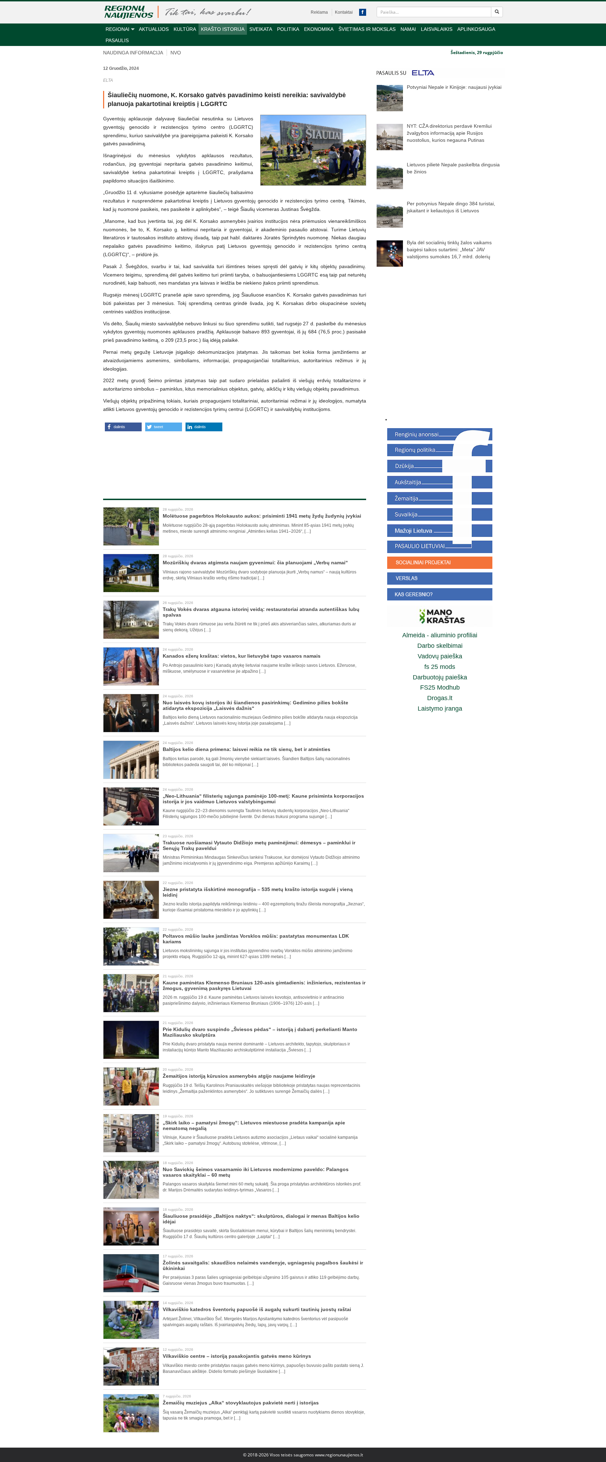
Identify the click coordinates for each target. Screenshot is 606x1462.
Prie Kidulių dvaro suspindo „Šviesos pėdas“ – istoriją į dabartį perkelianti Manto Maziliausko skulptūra (260, 1031)
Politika (288, 29)
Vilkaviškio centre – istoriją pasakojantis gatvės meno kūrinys (237, 1356)
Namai (408, 29)
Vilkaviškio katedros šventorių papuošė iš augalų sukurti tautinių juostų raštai (257, 1309)
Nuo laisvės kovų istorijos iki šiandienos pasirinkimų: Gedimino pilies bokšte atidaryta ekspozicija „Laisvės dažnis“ (255, 705)
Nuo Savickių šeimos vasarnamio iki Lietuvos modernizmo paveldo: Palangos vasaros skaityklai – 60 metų (256, 1172)
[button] (123, 427)
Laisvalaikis (436, 29)
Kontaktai (344, 12)
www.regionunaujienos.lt (339, 1455)
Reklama (319, 12)
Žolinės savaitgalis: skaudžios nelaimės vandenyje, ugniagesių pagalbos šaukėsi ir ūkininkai (263, 1265)
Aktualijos (154, 29)
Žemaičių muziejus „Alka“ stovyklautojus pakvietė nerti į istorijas (241, 1402)
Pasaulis (117, 40)
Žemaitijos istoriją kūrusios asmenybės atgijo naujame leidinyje (239, 1076)
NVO (175, 52)
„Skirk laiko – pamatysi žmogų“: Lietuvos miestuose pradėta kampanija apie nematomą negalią (254, 1125)
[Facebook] (362, 12)
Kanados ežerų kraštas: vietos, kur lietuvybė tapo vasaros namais (242, 656)
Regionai (117, 29)
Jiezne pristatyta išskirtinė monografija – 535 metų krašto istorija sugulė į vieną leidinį (258, 891)
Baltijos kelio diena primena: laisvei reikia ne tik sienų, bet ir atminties (246, 749)
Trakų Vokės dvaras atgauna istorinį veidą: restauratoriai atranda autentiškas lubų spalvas (261, 611)
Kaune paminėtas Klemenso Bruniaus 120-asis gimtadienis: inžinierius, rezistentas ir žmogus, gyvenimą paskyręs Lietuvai (264, 985)
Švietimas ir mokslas (367, 29)
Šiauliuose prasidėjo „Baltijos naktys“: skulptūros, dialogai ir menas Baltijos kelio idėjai (261, 1218)
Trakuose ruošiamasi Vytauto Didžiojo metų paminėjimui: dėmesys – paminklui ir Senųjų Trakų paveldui (259, 845)
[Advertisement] (234, 457)
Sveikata (260, 29)
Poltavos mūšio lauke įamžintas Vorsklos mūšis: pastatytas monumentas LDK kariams (256, 938)
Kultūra (185, 29)
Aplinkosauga (476, 29)
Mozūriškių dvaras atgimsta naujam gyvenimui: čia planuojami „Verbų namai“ (255, 562)
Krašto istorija (222, 29)
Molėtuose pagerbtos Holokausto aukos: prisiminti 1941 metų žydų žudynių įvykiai (262, 516)
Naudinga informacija (133, 52)
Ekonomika (319, 29)
